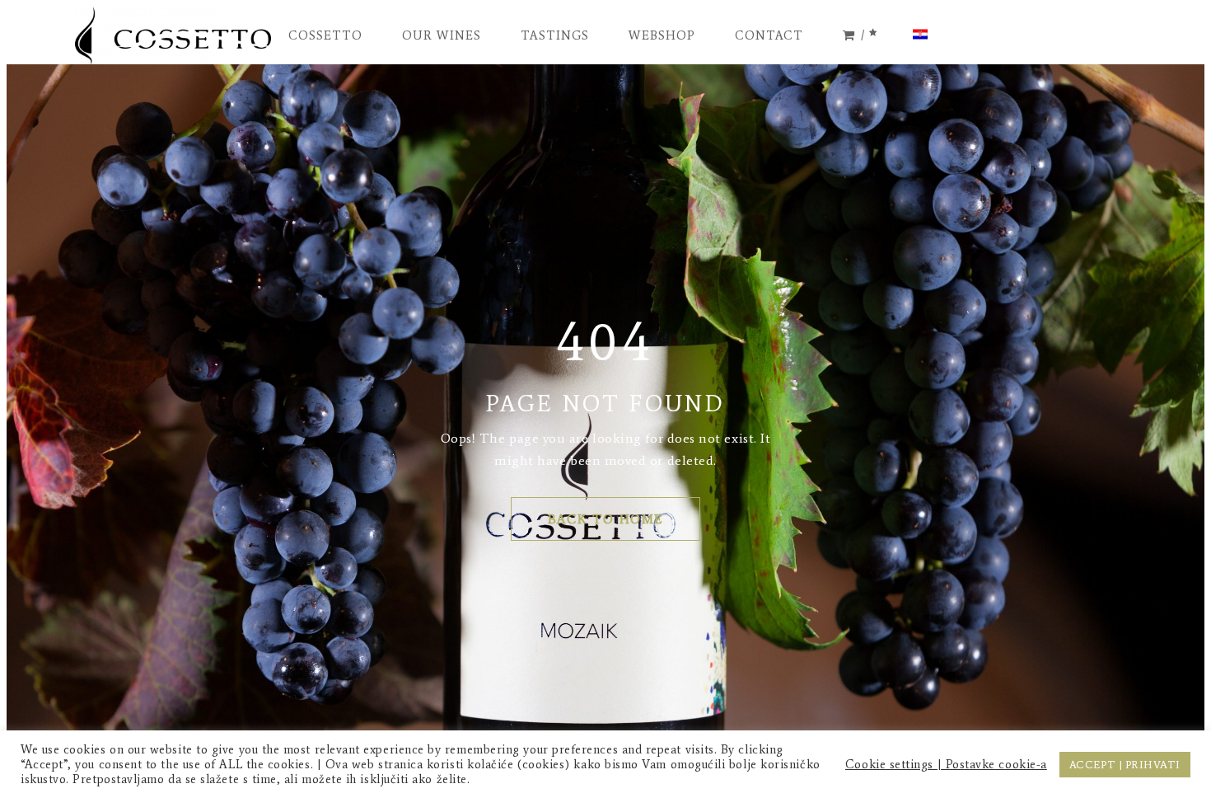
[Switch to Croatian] (920, 35)
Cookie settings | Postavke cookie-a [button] (946, 764)
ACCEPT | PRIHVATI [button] (1125, 764)
